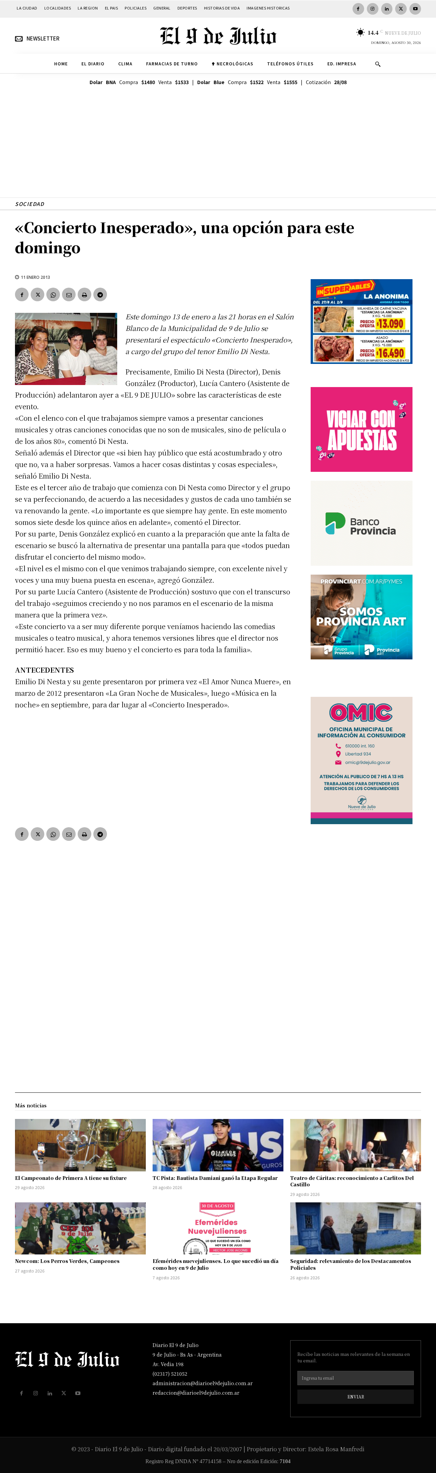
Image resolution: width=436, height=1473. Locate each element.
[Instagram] (372, 9)
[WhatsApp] (53, 294)
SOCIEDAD (29, 203)
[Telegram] (100, 294)
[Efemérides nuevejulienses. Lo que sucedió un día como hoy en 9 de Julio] (218, 1228)
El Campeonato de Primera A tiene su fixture (71, 1177)
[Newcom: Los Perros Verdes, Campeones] (80, 1228)
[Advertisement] (218, 149)
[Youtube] (415, 9)
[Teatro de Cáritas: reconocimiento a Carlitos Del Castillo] (355, 1145)
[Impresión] (84, 294)
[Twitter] (401, 9)
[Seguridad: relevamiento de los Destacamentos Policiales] (355, 1228)
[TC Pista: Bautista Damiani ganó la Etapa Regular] (218, 1145)
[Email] (69, 294)
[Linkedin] (387, 9)
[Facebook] (358, 9)
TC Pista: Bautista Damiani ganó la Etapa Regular (215, 1177)
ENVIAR (355, 1396)
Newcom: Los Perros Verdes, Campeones (67, 1261)
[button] (378, 64)
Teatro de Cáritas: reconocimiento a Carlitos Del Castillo (352, 1181)
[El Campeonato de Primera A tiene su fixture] (80, 1145)
